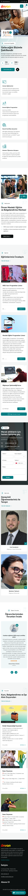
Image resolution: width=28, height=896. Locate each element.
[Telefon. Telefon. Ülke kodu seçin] (17, 463)
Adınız (4, 453)
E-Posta (4, 460)
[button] (26, 5)
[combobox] (20, 456)
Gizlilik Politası (5, 860)
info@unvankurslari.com (12, 446)
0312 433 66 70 (6, 1)
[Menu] (25, 6)
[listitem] (14, 530)
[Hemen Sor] (21, 6)
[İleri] (16, 672)
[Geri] (12, 672)
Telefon (17, 460)
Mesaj (3, 467)
